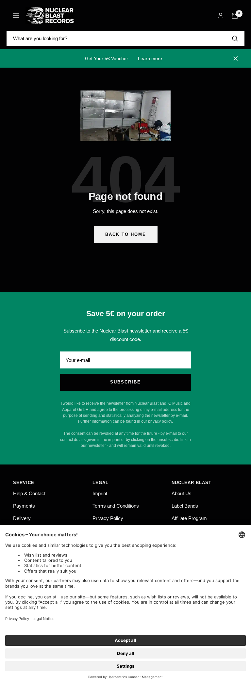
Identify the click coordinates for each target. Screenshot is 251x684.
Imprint (99, 493)
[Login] (221, 15)
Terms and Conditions (115, 506)
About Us (182, 493)
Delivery (22, 518)
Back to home (125, 234)
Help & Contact (29, 493)
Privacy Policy (107, 518)
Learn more (150, 58)
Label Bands (185, 506)
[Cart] (234, 16)
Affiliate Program (189, 518)
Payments (24, 506)
